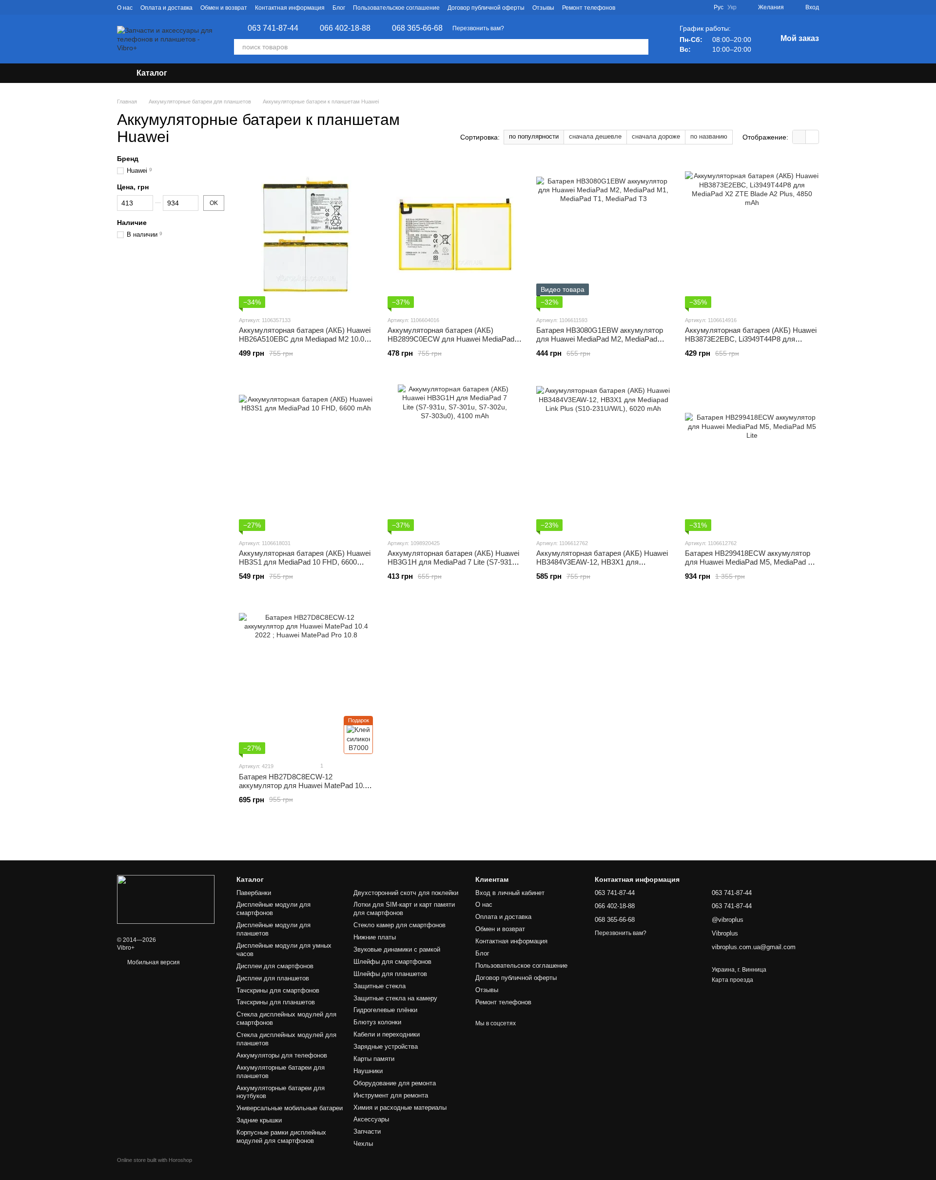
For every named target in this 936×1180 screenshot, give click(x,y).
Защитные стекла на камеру (395, 998)
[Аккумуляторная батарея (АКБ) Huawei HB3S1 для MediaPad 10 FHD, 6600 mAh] (306, 458)
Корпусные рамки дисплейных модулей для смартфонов (281, 1136)
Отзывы (543, 7)
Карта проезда (732, 980)
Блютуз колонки (377, 1022)
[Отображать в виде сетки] (799, 136)
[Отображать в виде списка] (812, 136)
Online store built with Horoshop (154, 1160)
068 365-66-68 (417, 28)
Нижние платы (374, 937)
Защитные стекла (379, 986)
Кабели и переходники (386, 1034)
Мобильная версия (153, 962)
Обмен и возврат (223, 7)
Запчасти (367, 1131)
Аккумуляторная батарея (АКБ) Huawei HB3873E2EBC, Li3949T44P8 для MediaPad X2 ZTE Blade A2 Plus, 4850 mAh (751, 343)
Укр (732, 7)
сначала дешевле (595, 136)
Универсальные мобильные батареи (289, 1108)
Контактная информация (290, 7)
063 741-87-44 (273, 28)
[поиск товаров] (640, 47)
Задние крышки (259, 1120)
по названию (708, 136)
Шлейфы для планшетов (390, 973)
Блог (338, 7)
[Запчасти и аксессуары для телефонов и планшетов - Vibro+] (165, 899)
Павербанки (253, 892)
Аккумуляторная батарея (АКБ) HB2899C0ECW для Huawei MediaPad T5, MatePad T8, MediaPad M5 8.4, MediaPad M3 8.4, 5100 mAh (451, 343)
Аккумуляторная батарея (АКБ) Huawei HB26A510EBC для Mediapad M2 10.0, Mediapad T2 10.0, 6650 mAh (304, 339)
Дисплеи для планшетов (272, 978)
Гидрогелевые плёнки (385, 1010)
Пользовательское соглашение (396, 7)
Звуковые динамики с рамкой (396, 949)
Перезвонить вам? (478, 28)
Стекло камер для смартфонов (399, 925)
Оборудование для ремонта (394, 1083)
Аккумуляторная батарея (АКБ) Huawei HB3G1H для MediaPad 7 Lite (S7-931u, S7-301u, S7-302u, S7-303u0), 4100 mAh (453, 562)
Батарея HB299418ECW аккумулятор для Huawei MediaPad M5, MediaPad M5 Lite (751, 562)
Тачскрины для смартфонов (277, 990)
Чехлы (363, 1143)
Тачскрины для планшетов (275, 1002)
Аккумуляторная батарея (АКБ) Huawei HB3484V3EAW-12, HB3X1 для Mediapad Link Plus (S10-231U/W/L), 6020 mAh (602, 566)
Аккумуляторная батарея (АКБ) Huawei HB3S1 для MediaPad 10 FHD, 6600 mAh (304, 562)
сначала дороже (656, 136)
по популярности (534, 136)
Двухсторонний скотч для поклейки (405, 892)
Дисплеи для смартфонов (274, 966)
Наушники (368, 1071)
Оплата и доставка (166, 7)
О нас (125, 7)
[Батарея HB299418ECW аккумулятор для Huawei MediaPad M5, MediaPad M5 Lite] (752, 458)
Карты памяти (373, 1058)
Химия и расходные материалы (400, 1107)
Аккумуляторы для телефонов (281, 1055)
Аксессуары (371, 1119)
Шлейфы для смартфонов (392, 961)
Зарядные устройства (385, 1046)
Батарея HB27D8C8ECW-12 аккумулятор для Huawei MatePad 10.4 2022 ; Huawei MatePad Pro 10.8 (304, 785)
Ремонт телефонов (588, 7)
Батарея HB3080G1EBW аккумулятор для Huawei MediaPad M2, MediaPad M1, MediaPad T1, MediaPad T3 (599, 339)
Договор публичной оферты (486, 7)
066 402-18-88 (345, 28)
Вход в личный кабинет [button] (510, 892)
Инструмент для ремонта (390, 1095)
